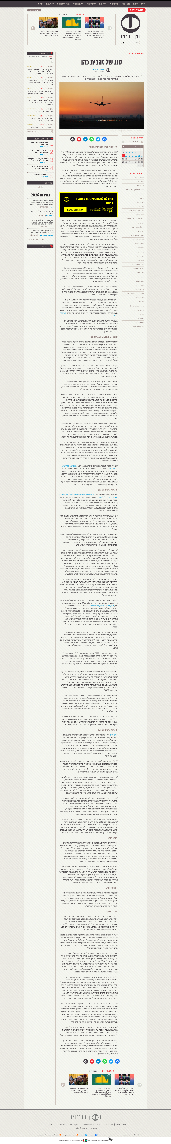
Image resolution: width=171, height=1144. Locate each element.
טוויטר (82, 1135)
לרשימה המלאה (31, 131)
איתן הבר (141, 181)
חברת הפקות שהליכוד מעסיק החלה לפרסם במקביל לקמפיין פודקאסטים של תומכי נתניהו (42, 222)
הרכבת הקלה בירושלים (136, 210)
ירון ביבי (141, 302)
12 (132, 156)
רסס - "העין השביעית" (52, 1135)
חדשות (44, 57)
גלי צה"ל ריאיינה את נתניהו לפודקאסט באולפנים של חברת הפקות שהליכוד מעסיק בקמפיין (41, 203)
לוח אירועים (108, 1124)
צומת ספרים (140, 318)
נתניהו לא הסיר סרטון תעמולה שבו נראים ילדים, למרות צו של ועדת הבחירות (40, 102)
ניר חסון (141, 206)
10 (139, 156)
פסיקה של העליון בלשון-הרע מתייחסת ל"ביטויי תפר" (38, 159)
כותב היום (114, 735)
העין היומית (78, 4)
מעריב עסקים (139, 244)
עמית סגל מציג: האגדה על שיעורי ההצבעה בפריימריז (41, 119)
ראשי (143, 4)
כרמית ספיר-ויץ (139, 310)
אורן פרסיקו (44, 146)
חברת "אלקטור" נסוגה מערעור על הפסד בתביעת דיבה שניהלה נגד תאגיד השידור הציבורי (94, 34)
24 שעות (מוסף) (138, 269)
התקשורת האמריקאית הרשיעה (101, 606)
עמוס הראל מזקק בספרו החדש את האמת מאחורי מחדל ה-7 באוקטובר (49, 33)
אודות (40, 4)
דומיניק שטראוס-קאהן (137, 235)
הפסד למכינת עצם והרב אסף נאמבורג (39, 143)
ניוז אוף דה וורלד (138, 327)
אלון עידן (141, 252)
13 (129, 156)
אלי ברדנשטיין (139, 298)
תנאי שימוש (116, 1135)
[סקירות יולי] (142, 142)
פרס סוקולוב (140, 281)
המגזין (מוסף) (139, 285)
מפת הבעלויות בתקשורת (91, 1124)
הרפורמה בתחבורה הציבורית (135, 219)
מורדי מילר (44, 177)
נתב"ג (142, 198)
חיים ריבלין (140, 277)
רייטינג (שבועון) (139, 289)
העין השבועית (63, 4)
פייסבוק (45, 246)
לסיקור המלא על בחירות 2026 (36, 239)
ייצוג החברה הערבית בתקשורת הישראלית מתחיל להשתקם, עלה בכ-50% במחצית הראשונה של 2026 (71, 35)
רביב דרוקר (140, 273)
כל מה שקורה (43, 53)
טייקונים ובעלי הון (138, 239)
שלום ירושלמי (139, 194)
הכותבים (50, 4)
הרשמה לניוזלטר (34, 10)
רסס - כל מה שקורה (69, 1135)
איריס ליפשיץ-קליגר (138, 264)
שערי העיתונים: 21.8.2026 (43, 111)
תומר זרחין (140, 260)
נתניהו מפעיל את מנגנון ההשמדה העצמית (39, 167)
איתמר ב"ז (49, 216)
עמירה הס (140, 202)
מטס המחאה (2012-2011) (135, 190)
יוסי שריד (141, 223)
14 (126, 156)
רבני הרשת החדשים (40, 175)
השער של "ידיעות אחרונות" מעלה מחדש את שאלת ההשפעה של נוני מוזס (40, 82)
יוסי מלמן (45, 170)
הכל (50, 57)
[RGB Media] (86, 1140)
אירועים (102, 4)
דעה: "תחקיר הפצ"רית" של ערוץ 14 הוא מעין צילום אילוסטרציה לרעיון (40, 92)
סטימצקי (141, 314)
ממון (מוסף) (140, 215)
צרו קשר (102, 1135)
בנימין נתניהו (140, 322)
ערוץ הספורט (139, 256)
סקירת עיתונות (136, 53)
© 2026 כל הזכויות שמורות (130, 1135)
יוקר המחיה (140, 248)
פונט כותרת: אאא (37, 1135)
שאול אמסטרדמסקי (137, 227)
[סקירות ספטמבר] (123, 142)
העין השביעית (34, 57)
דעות (135, 4)
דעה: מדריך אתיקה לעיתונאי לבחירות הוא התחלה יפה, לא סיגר (40, 232)
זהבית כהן (140, 186)
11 (136, 156)
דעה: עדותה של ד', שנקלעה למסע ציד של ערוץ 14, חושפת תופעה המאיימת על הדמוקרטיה (40, 71)
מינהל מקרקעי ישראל (137, 306)
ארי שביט (141, 231)
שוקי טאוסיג (98, 69)
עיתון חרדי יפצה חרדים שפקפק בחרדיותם (40, 151)
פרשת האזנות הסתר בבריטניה (134, 293)
